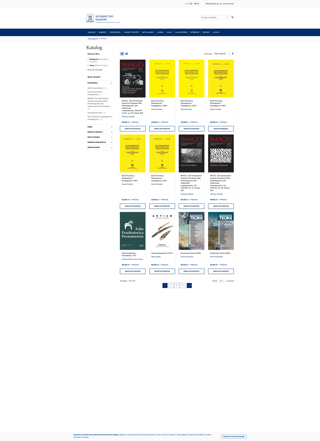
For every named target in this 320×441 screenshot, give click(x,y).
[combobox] (214, 17)
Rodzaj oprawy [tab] (95, 132)
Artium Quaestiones (97, 88)
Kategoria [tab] (93, 83)
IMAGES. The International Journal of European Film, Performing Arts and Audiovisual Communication (99, 103)
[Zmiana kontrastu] (191, 3)
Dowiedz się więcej (81, 437)
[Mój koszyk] (232, 17)
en (198, 4)
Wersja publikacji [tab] (97, 142)
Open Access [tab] (94, 147)
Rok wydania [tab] (94, 137)
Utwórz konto (228, 4)
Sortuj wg (208, 54)
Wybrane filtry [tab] (94, 54)
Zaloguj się (214, 4)
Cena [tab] (90, 127)
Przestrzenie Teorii (97, 113)
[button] (195, 3)
